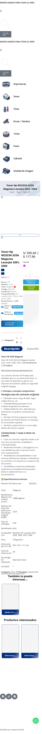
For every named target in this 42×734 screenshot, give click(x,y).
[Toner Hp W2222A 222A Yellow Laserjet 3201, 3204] (2, 273)
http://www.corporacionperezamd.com (17, 370)
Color (26, 262)
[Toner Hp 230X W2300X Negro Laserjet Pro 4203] (10, 632)
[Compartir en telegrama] (17, 342)
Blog (2, 707)
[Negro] (4, 651)
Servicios (4, 704)
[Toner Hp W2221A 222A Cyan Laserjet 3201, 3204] (2, 270)
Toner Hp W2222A (8, 574)
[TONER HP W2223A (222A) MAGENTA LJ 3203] (20, 215)
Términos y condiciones (11, 715)
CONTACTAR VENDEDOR (9, 324)
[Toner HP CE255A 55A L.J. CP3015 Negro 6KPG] (29, 632)
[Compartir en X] (17, 338)
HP (8, 277)
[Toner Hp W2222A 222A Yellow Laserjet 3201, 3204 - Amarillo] (10, 592)
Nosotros (4, 705)
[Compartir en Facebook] (21, 338)
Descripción (12, 348)
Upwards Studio (17, 730)
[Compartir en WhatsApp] (21, 342)
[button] (10, 612)
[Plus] (29, 274)
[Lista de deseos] (20, 235)
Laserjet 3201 (33, 572)
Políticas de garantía (9, 718)
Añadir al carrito (31, 282)
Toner (18, 192)
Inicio (12, 192)
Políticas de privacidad (10, 716)
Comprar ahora (31, 288)
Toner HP (26, 192)
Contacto (4, 709)
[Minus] (29, 277)
